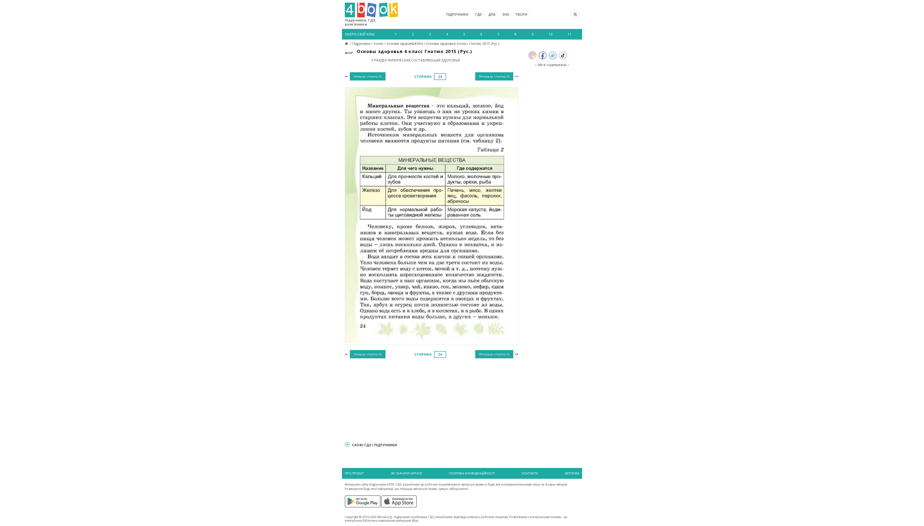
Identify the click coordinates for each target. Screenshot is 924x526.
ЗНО (505, 14)
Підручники (457, 14)
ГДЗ (478, 14)
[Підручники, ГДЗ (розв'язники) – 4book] (347, 43)
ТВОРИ (521, 14)
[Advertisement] (431, 399)
